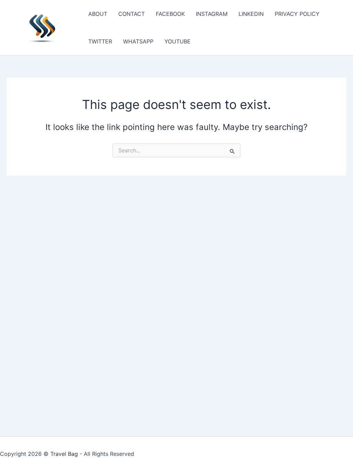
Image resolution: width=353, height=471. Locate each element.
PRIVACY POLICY (297, 13)
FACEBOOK (170, 13)
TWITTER (100, 41)
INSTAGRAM (212, 13)
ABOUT (97, 13)
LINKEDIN (251, 13)
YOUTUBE (177, 41)
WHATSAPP (138, 41)
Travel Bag (64, 453)
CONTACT (131, 13)
